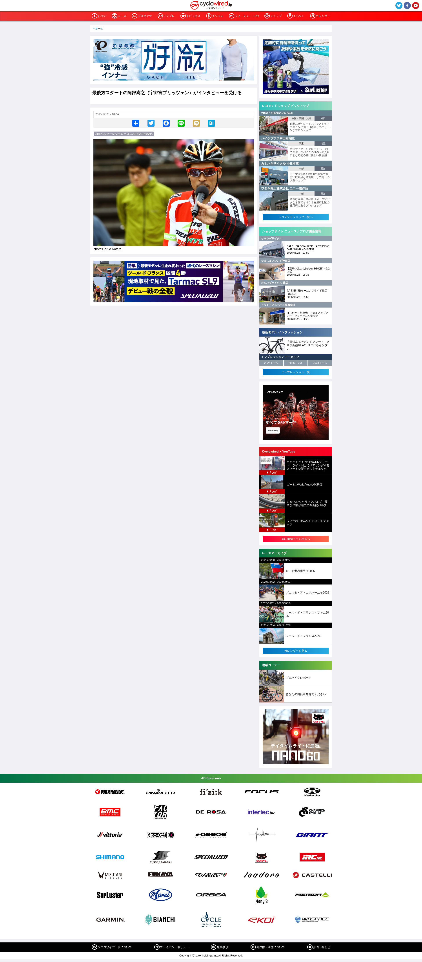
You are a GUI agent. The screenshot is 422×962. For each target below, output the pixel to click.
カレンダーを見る (295, 650)
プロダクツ (145, 16)
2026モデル (271, 363)
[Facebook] (166, 123)
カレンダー (323, 16)
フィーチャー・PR (247, 16)
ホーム (99, 28)
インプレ (169, 16)
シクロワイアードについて (115, 947)
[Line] (181, 123)
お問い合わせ (321, 947)
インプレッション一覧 (295, 372)
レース (122, 16)
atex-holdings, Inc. (207, 955)
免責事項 (222, 947)
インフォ (217, 16)
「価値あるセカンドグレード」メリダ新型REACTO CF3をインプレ (308, 345)
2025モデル (296, 363)
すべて (102, 16)
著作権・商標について (270, 947)
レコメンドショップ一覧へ (295, 217)
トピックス (193, 16)
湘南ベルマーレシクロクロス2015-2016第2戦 (124, 134)
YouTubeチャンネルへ (296, 539)
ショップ (276, 16)
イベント (298, 16)
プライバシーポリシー (174, 947)
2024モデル (320, 363)
